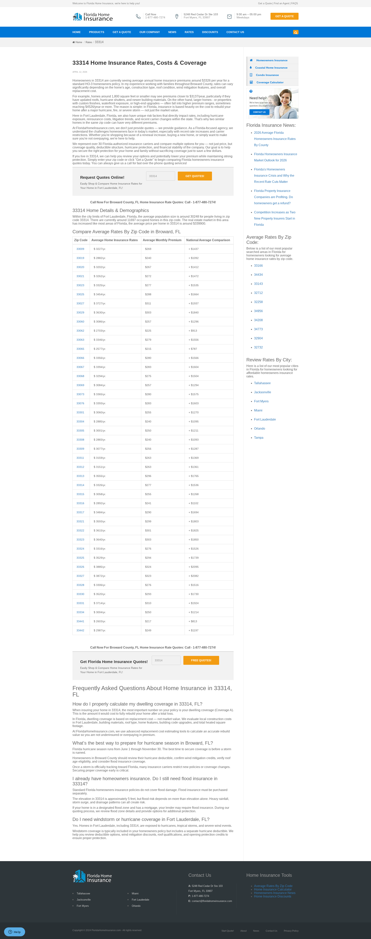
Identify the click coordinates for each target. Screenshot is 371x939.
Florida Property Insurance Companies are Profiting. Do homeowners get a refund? (273, 197)
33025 (80, 294)
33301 (80, 412)
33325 (80, 557)
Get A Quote (122, 32)
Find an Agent (281, 3)
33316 (80, 503)
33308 (80, 439)
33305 (80, 430)
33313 (80, 476)
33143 (258, 283)
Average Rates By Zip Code (273, 886)
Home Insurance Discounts (272, 896)
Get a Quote (265, 3)
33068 (80, 376)
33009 (80, 248)
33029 (80, 312)
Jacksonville (262, 392)
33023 (80, 285)
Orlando (259, 428)
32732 (258, 347)
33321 (80, 521)
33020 (80, 267)
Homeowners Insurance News (274, 893)
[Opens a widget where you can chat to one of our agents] (14, 932)
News (172, 32)
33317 (80, 512)
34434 (258, 274)
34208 (258, 320)
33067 (80, 367)
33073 (80, 394)
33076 (80, 403)
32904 (258, 338)
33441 (80, 621)
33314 (80, 485)
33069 (80, 385)
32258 (258, 302)
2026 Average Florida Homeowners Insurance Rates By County (275, 139)
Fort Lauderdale (265, 419)
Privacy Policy (291, 931)
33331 (80, 603)
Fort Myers (261, 401)
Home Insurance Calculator (273, 889)
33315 (80, 494)
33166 (258, 265)
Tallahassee (262, 383)
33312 (80, 466)
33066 (80, 357)
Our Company (150, 32)
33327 (80, 575)
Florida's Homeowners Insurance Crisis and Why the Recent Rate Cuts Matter (274, 175)
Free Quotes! (201, 660)
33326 (80, 566)
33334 (80, 612)
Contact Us (235, 32)
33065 (80, 348)
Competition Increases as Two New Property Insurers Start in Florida (274, 218)
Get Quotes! (195, 176)
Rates (189, 32)
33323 (80, 539)
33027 (80, 303)
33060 (80, 321)
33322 (80, 530)
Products (96, 32)
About (243, 931)
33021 (80, 276)
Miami (258, 410)
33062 (80, 330)
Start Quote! (227, 931)
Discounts (210, 32)
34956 (258, 311)
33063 (80, 339)
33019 (80, 258)
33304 (80, 421)
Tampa (258, 437)
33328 (80, 585)
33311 (80, 457)
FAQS (294, 3)
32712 (258, 293)
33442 (80, 630)
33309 (80, 448)
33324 (80, 548)
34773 (258, 329)
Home (76, 32)
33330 (80, 594)
